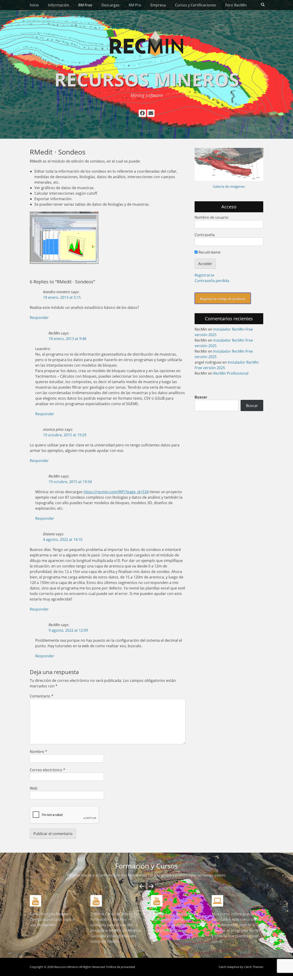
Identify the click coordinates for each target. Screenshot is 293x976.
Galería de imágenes (229, 186)
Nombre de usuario (211, 217)
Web (34, 788)
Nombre (38, 751)
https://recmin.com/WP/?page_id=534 (116, 491)
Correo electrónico (47, 769)
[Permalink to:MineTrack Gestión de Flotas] (177, 901)
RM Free (85, 5)
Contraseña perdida (212, 280)
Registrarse (204, 275)
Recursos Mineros (146, 79)
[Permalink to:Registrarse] (237, 901)
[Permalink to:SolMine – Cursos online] (55, 901)
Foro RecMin (236, 5)
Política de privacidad (120, 961)
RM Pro (135, 5)
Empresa (158, 5)
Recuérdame (209, 252)
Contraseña (205, 234)
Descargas (110, 5)
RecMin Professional (230, 373)
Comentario (41, 696)
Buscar (201, 397)
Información (58, 5)
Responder (39, 317)
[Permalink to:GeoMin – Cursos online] (116, 901)
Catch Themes (253, 961)
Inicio (34, 5)
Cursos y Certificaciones (195, 5)
